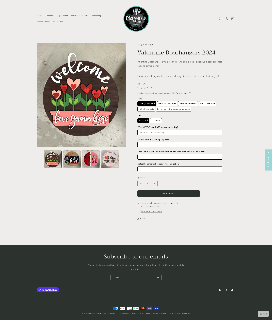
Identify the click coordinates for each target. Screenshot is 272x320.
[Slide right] (123, 159)
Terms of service (151, 313)
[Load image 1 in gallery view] (52, 159)
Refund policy (123, 313)
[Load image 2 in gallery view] (72, 159)
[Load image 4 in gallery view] (110, 159)
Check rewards (268, 160)
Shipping (141, 88)
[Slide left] (40, 159)
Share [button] (143, 219)
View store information (151, 211)
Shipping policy (167, 313)
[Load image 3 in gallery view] (91, 159)
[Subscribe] (158, 277)
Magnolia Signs (94, 313)
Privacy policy (137, 313)
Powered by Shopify (108, 313)
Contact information (183, 313)
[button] (220, 19)
